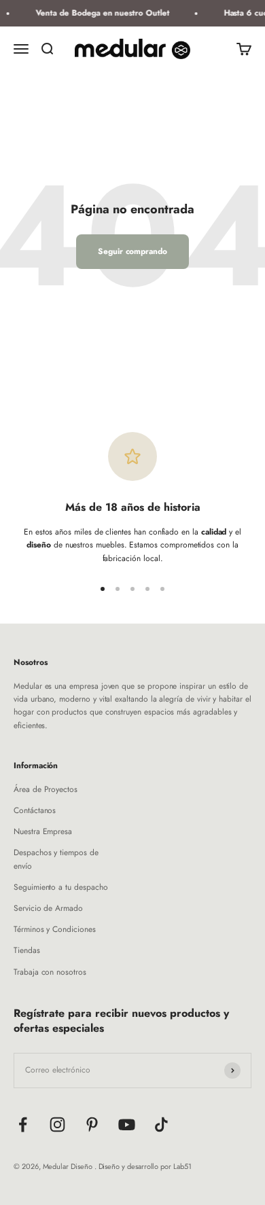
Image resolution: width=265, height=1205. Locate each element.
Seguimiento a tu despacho (61, 887)
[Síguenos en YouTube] (127, 1124)
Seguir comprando (132, 251)
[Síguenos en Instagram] (57, 1124)
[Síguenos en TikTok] (161, 1124)
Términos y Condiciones (55, 929)
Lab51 (182, 1166)
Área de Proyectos (45, 789)
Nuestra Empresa (43, 831)
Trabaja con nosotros (50, 972)
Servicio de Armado (48, 908)
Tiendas (27, 950)
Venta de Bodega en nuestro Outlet (101, 13)
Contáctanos (35, 810)
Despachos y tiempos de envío (56, 858)
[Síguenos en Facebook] (23, 1124)
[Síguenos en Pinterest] (92, 1124)
